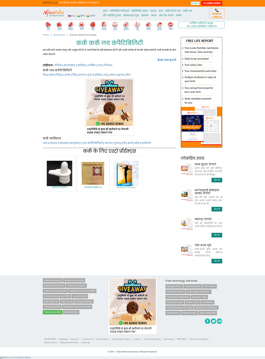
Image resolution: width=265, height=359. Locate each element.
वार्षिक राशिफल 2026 (201, 23)
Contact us (87, 339)
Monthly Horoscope (54, 285)
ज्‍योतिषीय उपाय (139, 10)
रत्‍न (160, 10)
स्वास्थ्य (63, 143)
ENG (73, 15)
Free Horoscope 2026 (55, 290)
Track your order (52, 312)
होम (105, 10)
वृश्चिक (98, 75)
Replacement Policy (69, 342)
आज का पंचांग (166, 15)
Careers (137, 339)
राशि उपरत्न (181, 339)
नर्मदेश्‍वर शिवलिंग (59, 187)
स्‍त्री (124, 143)
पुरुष (117, 143)
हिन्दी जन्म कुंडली (166, 60)
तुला (89, 75)
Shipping (63, 339)
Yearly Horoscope (76, 285)
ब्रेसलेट (145, 15)
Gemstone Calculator (206, 307)
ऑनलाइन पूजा (131, 15)
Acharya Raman (84, 301)
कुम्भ (121, 75)
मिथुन (59, 75)
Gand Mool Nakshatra (178, 297)
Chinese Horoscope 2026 (82, 290)
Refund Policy (50, 342)
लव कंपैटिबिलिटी (92, 143)
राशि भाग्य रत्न (173, 10)
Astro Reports (51, 301)
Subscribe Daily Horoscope (77, 306)
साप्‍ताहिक (69, 65)
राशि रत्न (187, 10)
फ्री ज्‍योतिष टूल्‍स (112, 15)
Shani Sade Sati (207, 312)
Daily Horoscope (52, 280)
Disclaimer (169, 339)
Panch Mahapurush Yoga (179, 307)
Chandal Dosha (192, 286)
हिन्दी (82, 15)
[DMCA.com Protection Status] (15, 357)
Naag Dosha (173, 312)
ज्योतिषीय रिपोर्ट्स (119, 10)
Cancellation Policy (121, 339)
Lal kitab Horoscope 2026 (56, 296)
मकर (113, 75)
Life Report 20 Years (126, 187)
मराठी (92, 15)
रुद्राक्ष (153, 10)
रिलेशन (108, 65)
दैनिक (58, 65)
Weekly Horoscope (74, 280)
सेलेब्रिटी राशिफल (207, 26)
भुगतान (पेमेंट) (50, 339)
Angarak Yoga (199, 297)
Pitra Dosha (209, 286)
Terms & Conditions (198, 339)
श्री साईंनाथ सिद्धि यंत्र (93, 187)
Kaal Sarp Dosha (175, 291)
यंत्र (188, 26)
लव (100, 65)
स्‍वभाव (53, 143)
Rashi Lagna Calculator (198, 291)
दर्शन (194, 26)
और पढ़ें (217, 180)
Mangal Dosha (174, 286)
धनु (106, 75)
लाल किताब (64, 2)
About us (75, 339)
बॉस (137, 143)
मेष (44, 75)
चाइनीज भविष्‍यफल (78, 2)
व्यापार (108, 143)
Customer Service (152, 339)
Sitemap (86, 342)
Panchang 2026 (52, 306)
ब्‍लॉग (179, 15)
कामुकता (75, 143)
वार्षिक (92, 65)
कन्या (82, 75)
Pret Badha (207, 302)
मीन (128, 75)
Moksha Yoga (189, 312)
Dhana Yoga (192, 302)
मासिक (81, 65)
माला (154, 15)
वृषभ (51, 75)
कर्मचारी (146, 143)
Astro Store (66, 301)
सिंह (74, 75)
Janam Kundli (79, 296)
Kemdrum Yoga (175, 302)
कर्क (67, 75)
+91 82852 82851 (212, 3)
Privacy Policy (71, 312)
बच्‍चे (130, 143)
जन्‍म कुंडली (94, 2)
